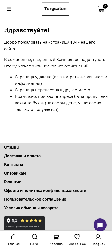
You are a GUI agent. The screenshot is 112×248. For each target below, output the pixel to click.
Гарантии (12, 181)
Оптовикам (15, 173)
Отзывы (11, 147)
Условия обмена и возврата (31, 207)
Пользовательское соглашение (35, 199)
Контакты (13, 164)
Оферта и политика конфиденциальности (45, 190)
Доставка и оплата (22, 155)
